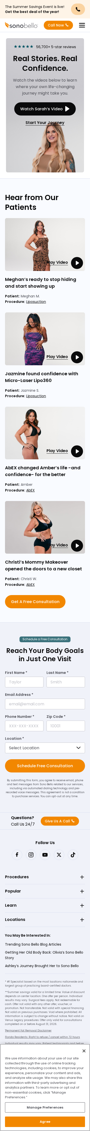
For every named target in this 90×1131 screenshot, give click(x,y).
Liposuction (36, 301)
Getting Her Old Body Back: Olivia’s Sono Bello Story (44, 955)
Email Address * (19, 694)
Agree (45, 1121)
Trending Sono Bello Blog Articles (33, 944)
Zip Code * (56, 716)
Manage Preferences (45, 1107)
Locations (15, 919)
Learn (10, 905)
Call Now (56, 25)
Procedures (17, 877)
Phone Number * (19, 716)
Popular (13, 891)
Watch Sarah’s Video (41, 109)
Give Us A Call (57, 821)
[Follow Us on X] (59, 855)
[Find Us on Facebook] (17, 855)
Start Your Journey (45, 123)
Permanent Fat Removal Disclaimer (28, 1030)
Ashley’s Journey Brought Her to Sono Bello (42, 965)
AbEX (30, 490)
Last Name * (57, 672)
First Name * (16, 672)
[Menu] (82, 25)
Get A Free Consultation (35, 602)
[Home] (21, 25)
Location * (14, 738)
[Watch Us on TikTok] (73, 855)
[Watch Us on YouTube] (45, 855)
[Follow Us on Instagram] (31, 855)
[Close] (84, 1050)
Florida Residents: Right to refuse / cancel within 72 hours (42, 1037)
